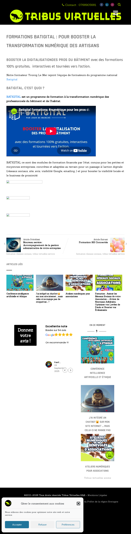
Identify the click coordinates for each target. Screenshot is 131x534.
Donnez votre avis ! (25, 335)
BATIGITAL (13, 96)
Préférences (68, 524)
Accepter (17, 524)
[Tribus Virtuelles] (65, 23)
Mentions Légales (97, 495)
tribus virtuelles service (44, 254)
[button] (78, 503)
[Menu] (115, 13)
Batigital (11, 79)
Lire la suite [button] (52, 357)
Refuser (42, 524)
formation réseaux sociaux (18, 254)
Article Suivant (93, 241)
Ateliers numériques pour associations (78, 295)
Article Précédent (42, 244)
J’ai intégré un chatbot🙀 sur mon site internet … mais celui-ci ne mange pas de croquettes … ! (49, 297)
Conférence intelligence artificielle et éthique (17, 295)
